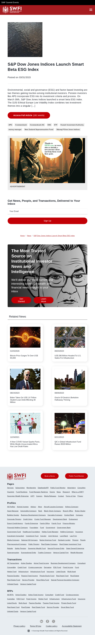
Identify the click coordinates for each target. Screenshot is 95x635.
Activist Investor (23, 507)
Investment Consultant (15, 536)
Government (50, 527)
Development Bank (60, 519)
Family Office (45, 523)
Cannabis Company (55, 515)
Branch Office (68, 511)
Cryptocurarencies (35, 567)
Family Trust (56, 523)
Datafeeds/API (43, 488)
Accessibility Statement (72, 626)
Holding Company (67, 532)
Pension (75, 540)
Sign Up (47, 221)
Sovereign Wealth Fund (37, 548)
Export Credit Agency (15, 523)
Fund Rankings (21, 492)
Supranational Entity (28, 552)
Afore (40, 507)
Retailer (10, 548)
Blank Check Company (52, 511)
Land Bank (64, 536)
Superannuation (13, 552)
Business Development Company (33, 515)
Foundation (34, 527)
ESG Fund (57, 567)
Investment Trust (32, 536)
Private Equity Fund (47, 576)
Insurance (79, 532)
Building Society (13, 515)
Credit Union (28, 519)
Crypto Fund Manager (42, 519)
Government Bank (64, 527)
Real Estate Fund (13, 580)
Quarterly (10, 492)
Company (79, 515)
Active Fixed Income (41, 563)
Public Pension (33, 544)
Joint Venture (53, 536)
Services (10, 488)
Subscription (20, 488)
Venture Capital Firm (61, 552)
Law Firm (73, 536)
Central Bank (69, 515)
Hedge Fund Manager (50, 532)
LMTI (32, 496)
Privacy (80, 496)
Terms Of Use (35, 626)
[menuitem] (11, 489)
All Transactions (13, 563)
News (59, 492)
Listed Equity (61, 571)
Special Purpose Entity (56, 548)
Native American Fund (48, 540)
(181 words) (28, 115)
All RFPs (10, 595)
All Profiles (11, 507)
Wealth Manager (76, 552)
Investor (43, 536)
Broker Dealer (80, 511)
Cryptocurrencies (72, 595)
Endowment (73, 519)
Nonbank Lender (64, 540)
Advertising (71, 488)
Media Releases (50, 496)
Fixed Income (68, 567)
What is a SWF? (78, 492)
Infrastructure (23, 571)
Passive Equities (13, 576)
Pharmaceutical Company (17, 544)
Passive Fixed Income (29, 576)
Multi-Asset (71, 571)
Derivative (47, 567)
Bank (40, 511)
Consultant (82, 563)
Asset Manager (13, 511)
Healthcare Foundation (31, 532)
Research (66, 492)
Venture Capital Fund (28, 584)
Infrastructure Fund (37, 571)
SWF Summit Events (10, 2)
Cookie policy (51, 626)
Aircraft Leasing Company (53, 507)
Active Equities (26, 563)
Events (52, 492)
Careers (39, 496)
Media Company (13, 540)
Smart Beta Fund (42, 580)
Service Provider (28, 580)
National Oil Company (29, 540)
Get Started (24, 300)
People (83, 540)
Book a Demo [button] (50, 476)
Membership (31, 488)
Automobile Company (28, 511)
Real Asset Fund (62, 576)
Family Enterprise (31, 523)
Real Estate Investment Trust (70, 544)
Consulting (82, 488)
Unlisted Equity (12, 584)
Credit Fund (22, 567)
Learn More (47, 300)
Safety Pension (20, 548)
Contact (61, 496)
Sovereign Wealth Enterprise (18, 496)
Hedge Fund (12, 571)
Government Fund (14, 532)
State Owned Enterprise (75, 548)
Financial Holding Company (17, 527)
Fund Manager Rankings (38, 492)
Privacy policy (19, 626)
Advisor (33, 507)
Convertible (11, 567)
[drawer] (90, 10)
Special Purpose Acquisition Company (65, 580)
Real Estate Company (49, 544)
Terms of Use (71, 496)
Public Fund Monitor (57, 488)
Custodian (11, 599)
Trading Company (44, 552)
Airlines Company (71, 507)
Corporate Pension (14, 519)
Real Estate (74, 576)
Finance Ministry (69, 523)
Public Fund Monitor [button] (76, 476)
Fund (42, 527)
